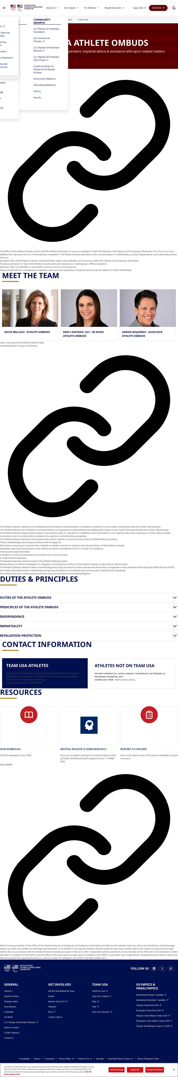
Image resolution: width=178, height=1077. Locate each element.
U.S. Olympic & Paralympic (47, 49)
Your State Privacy (120, 1058)
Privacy (66, 1058)
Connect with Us (55, 1017)
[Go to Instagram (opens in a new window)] (171, 968)
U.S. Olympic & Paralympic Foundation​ (46, 30)
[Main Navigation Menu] (4, 8)
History (37, 91)
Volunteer (52, 1007)
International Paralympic (152, 1000)
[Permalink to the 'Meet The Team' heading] (61, 275)
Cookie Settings (116, 1070)
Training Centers (11, 1001)
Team (140, 7)
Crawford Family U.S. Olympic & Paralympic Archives (44, 69)
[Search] (174, 8)
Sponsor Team (58, 1001)
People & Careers (113, 7)
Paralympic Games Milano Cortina (154, 1021)
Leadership (8, 1012)
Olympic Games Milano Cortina (153, 1015)
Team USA (101, 996)
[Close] (174, 1069)
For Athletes (90, 7)
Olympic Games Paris (149, 1005)
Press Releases (10, 1007)
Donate (51, 996)
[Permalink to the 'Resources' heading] (44, 692)
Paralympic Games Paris (150, 1010)
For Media (8, 1017)
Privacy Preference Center (148, 1059)
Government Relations (44, 78)
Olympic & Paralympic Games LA (154, 1026)
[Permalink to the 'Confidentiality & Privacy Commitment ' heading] (89, 436)
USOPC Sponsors (11, 1033)
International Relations (44, 85)
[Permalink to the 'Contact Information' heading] (94, 644)
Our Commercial (47, 40)
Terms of (85, 1058)
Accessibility (24, 1059)
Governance (50, 1059)
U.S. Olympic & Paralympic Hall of (47, 58)
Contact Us (8, 1038)
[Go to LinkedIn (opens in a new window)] (154, 968)
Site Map (100, 1059)
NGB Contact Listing (125, 679)
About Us (51, 7)
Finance (37, 1059)
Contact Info (83, 19)
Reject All (135, 1070)
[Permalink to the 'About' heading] (89, 161)
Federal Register (82, 573)
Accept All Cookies (154, 1070)
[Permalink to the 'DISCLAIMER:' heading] (89, 855)
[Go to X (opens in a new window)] (162, 968)
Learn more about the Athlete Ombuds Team (22, 342)
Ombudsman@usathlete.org (31, 679)
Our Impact (69, 7)
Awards (37, 97)
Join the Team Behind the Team (61, 991)
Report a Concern (11, 1027)
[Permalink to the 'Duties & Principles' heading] (80, 579)
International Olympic (151, 995)
